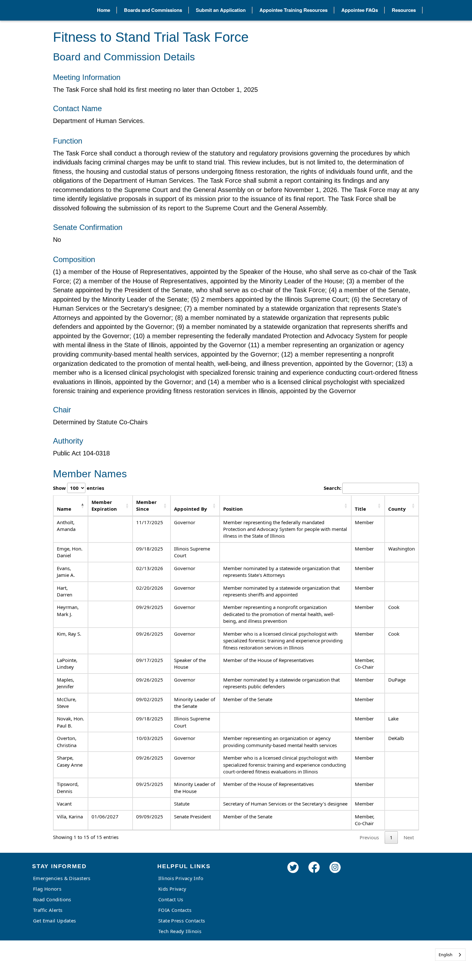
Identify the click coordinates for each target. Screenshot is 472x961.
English (445, 954)
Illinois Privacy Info (180, 878)
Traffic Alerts (47, 910)
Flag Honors (47, 889)
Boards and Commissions (153, 9)
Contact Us (170, 899)
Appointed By (190, 509)
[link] (293, 876)
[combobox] (450, 954)
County (397, 509)
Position (233, 509)
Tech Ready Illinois (179, 931)
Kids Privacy (172, 889)
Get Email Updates (54, 920)
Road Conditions (52, 899)
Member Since (146, 505)
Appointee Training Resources (293, 9)
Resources (404, 9)
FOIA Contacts (174, 910)
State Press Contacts (181, 920)
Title (360, 509)
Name (64, 509)
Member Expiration (104, 505)
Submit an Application (221, 9)
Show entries (78, 488)
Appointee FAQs (359, 9)
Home (103, 9)
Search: (332, 488)
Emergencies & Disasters (62, 878)
